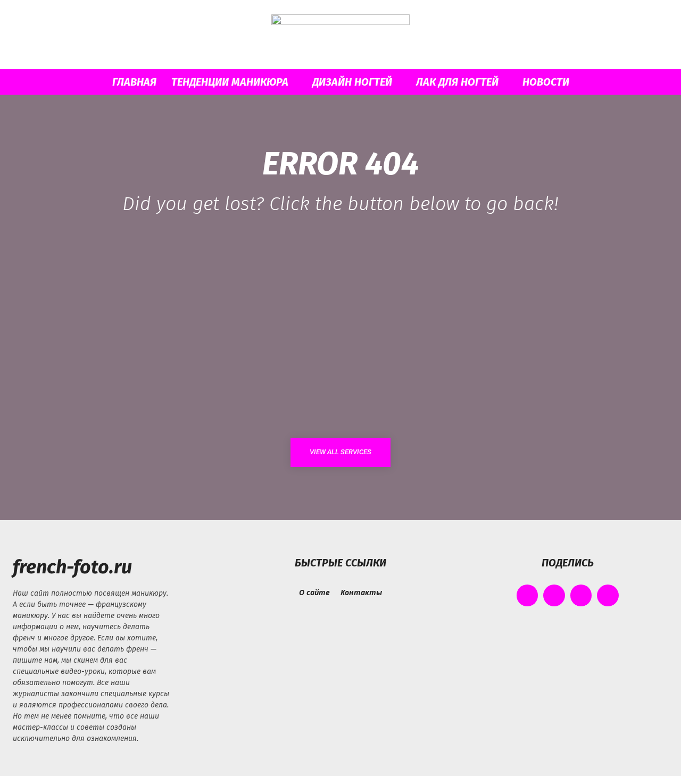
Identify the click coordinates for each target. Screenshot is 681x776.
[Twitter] (581, 595)
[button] (612, 83)
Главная (134, 82)
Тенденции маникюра (229, 82)
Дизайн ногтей (352, 82)
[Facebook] (527, 595)
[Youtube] (608, 595)
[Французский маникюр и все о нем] (340, 35)
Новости (545, 82)
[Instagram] (554, 595)
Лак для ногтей (457, 82)
